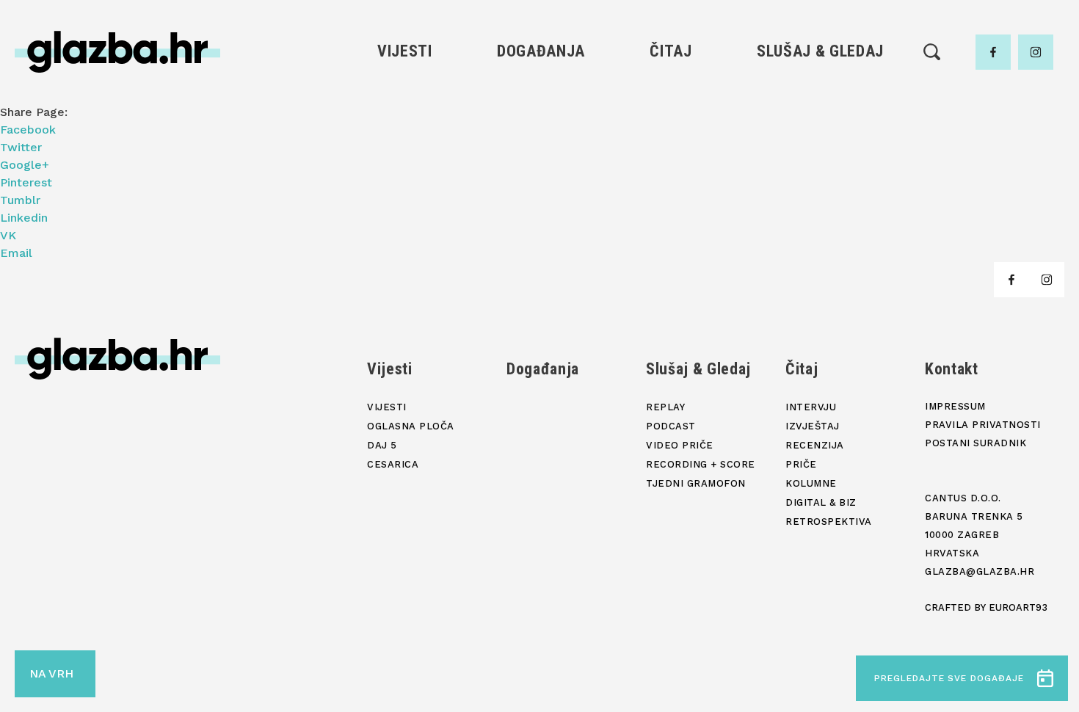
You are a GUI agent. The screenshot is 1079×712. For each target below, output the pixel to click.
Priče (670, 171)
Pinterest (26, 182)
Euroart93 (1018, 607)
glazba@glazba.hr (979, 571)
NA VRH (51, 673)
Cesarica (404, 171)
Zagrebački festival (404, 146)
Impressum (955, 406)
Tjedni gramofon (820, 121)
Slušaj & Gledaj (820, 51)
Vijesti (404, 51)
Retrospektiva (670, 246)
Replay (820, 96)
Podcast (820, 146)
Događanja (541, 51)
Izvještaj (671, 121)
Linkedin (24, 218)
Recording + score (820, 196)
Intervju (671, 96)
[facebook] (993, 52)
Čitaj (670, 51)
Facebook (28, 130)
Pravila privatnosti (983, 424)
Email (16, 253)
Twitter (21, 147)
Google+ (24, 165)
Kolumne (670, 196)
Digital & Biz (671, 221)
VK (8, 235)
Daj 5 (405, 196)
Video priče (820, 171)
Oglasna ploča (405, 121)
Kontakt (951, 369)
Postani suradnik (975, 442)
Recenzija (671, 146)
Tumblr (20, 200)
